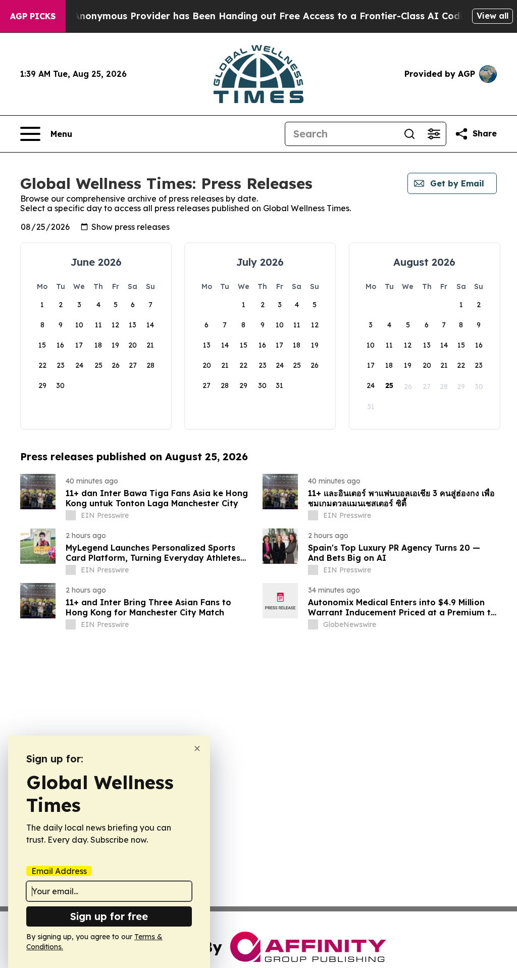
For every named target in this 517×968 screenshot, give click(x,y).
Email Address (59, 871)
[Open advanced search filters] (434, 134)
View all (492, 16)
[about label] (71, 515)
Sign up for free (109, 916)
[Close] (197, 748)
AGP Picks (33, 16)
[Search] (409, 134)
